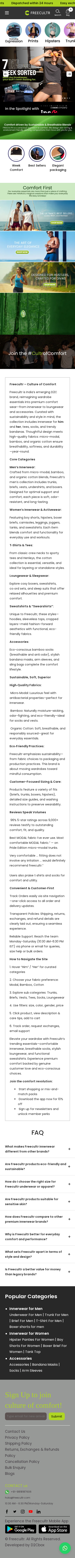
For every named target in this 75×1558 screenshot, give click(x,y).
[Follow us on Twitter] (15, 1511)
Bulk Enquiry (15, 1467)
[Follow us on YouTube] (30, 1511)
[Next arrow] (69, 74)
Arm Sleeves (32, 1370)
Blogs (10, 1473)
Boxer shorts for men (26, 1326)
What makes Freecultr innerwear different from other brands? (30, 1149)
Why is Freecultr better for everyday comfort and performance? (32, 1236)
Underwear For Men (26, 1314)
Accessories (19, 1364)
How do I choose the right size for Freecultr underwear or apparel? (30, 1184)
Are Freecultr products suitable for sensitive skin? (31, 1201)
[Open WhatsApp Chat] (65, 1548)
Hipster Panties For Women (32, 1339)
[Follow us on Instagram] (23, 1511)
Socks (14, 1370)
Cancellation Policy (22, 1461)
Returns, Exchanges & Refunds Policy (32, 1452)
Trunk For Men (56, 1314)
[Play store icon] (20, 1527)
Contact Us (15, 1431)
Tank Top (33, 1351)
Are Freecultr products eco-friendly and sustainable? (35, 1166)
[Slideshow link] (37, 74)
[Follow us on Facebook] (7, 1511)
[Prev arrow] (6, 74)
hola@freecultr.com (17, 1497)
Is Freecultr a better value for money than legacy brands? (33, 1271)
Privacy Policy (17, 1437)
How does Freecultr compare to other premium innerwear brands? (34, 1219)
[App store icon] (54, 1527)
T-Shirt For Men (49, 1320)
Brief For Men (22, 1320)
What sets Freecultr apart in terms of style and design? (33, 1254)
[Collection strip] (14, 32)
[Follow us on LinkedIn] (38, 1511)
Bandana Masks (45, 1364)
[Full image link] (37, 215)
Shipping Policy (18, 1443)
